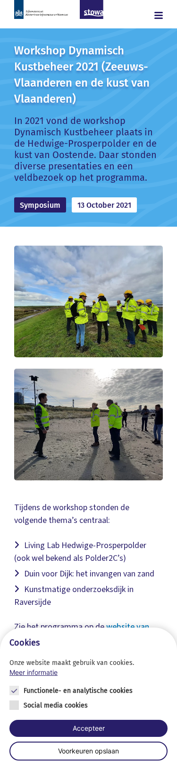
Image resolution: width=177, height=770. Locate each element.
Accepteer (89, 728)
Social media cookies (56, 705)
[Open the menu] (152, 15)
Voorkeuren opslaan (88, 751)
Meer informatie (33, 672)
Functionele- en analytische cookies (78, 691)
